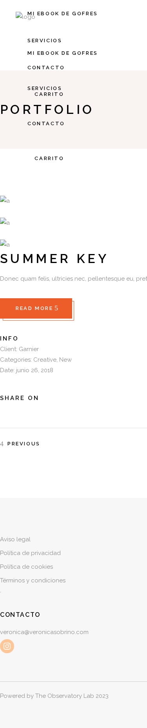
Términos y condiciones (32, 580)
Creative (44, 359)
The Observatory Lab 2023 (72, 695)
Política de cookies (26, 566)
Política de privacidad (30, 553)
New (65, 359)
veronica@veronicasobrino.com (44, 632)
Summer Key (54, 258)
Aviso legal (15, 539)
